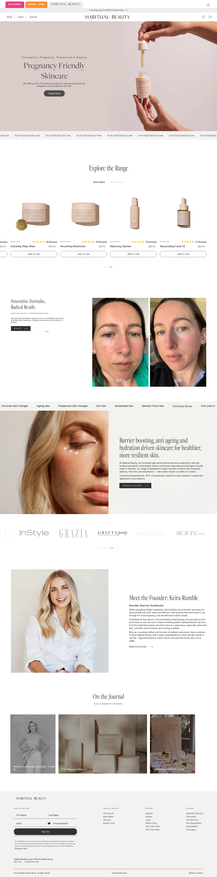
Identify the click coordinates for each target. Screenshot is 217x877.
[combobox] (49, 823)
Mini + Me (18, 862)
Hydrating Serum (69, 246)
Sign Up (45, 831)
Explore (149, 817)
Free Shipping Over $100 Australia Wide (106, 10)
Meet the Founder (138, 646)
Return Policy (151, 823)
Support (149, 813)
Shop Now (54, 93)
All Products (108, 813)
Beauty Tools (109, 823)
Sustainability (192, 826)
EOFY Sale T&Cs (153, 826)
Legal (148, 820)
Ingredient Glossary (194, 813)
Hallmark (200, 873)
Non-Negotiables (194, 823)
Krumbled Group (32, 862)
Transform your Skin (132, 485)
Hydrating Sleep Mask (122, 246)
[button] (11, 17)
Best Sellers (108, 817)
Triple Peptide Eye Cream (24, 246)
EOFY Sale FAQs (153, 830)
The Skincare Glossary (53, 769)
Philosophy (191, 817)
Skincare (107, 820)
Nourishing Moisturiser (172, 246)
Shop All (17, 328)
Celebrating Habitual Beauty (148, 769)
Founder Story (192, 820)
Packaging (190, 830)
